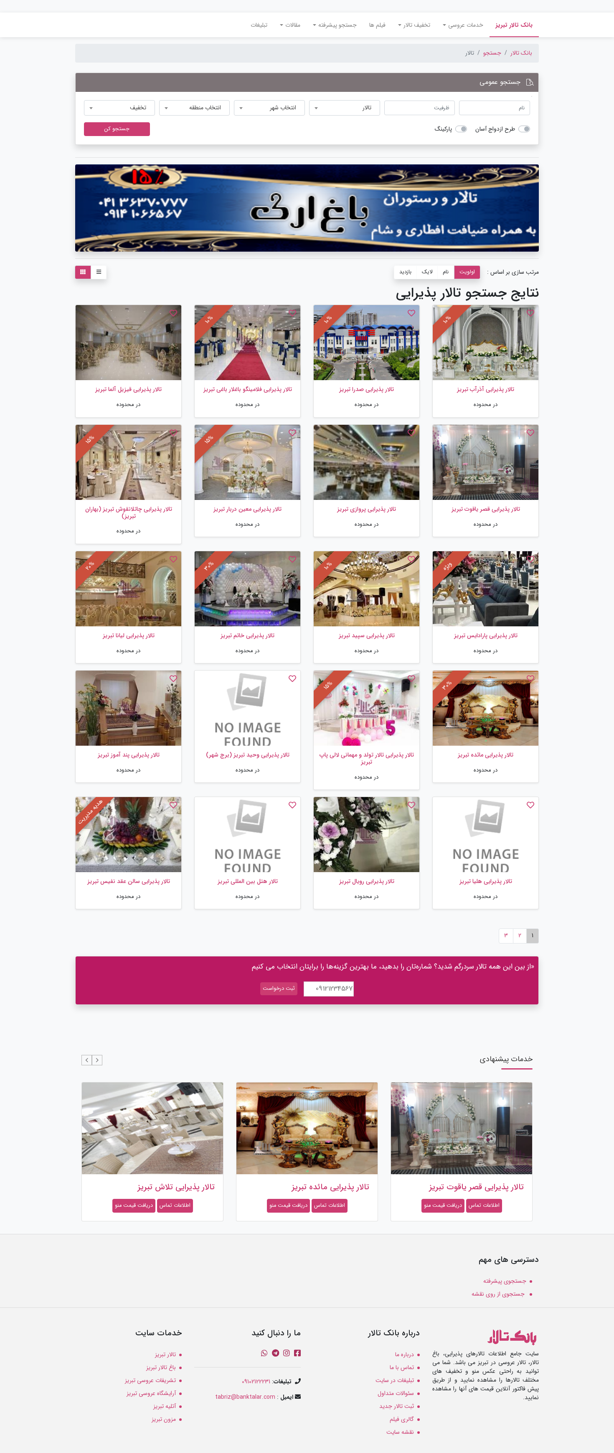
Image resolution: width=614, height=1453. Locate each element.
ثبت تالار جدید (396, 1406)
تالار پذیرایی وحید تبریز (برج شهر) (247, 754)
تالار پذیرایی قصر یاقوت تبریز (486, 509)
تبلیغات (259, 25)
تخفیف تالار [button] (416, 25)
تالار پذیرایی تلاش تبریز (176, 1187)
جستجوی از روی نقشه (499, 1294)
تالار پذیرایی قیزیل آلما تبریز (128, 389)
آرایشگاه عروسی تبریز (151, 1393)
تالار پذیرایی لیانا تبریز (129, 635)
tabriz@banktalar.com (245, 1397)
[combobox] (344, 108)
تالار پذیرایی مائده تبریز (485, 754)
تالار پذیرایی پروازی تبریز (366, 509)
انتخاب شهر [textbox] (283, 107)
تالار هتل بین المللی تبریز (248, 881)
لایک (427, 272)
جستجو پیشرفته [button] (337, 25)
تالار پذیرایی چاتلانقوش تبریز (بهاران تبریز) (128, 513)
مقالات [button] (292, 25)
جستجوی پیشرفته (504, 1281)
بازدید (405, 272)
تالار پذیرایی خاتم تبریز (247, 635)
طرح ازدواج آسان (495, 129)
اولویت (467, 272)
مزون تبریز (164, 1419)
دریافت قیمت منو (443, 1205)
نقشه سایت (400, 1432)
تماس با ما (402, 1367)
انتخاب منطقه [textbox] (205, 107)
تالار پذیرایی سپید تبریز (367, 635)
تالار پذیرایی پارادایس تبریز (486, 635)
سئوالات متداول (396, 1393)
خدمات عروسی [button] (465, 25)
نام (446, 272)
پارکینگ (443, 129)
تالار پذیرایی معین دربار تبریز (247, 509)
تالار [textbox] (367, 107)
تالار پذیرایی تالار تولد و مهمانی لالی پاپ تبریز (367, 758)
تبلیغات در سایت (395, 1380)
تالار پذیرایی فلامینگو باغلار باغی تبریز (247, 389)
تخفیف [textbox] (138, 107)
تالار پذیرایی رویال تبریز (366, 881)
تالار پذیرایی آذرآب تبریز (485, 389)
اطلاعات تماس (484, 1205)
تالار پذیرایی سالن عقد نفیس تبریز (128, 881)
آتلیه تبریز (164, 1406)
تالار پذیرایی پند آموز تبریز (129, 754)
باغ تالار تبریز (161, 1367)
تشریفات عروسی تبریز (150, 1380)
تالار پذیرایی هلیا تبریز (485, 881)
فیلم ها (377, 25)
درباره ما (404, 1354)
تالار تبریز (165, 1354)
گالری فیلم (402, 1419)
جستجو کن (116, 129)
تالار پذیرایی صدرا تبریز (366, 389)
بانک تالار (521, 53)
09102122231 (256, 1381)
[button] (97, 1060)
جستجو (492, 53)
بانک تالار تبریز (511, 25)
